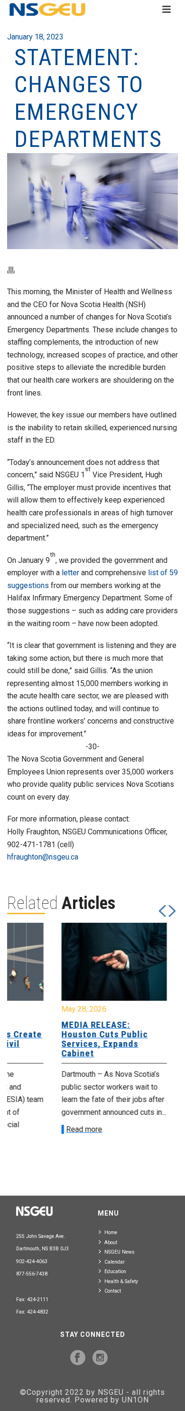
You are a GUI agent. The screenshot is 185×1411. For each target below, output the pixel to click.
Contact (112, 1291)
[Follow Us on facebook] (77, 1358)
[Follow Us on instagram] (100, 1358)
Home (110, 1232)
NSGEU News (119, 1252)
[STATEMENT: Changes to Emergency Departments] (92, 201)
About (110, 1242)
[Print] (15, 269)
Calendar (114, 1262)
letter (70, 572)
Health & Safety (121, 1281)
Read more (39, 1129)
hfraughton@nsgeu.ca (42, 856)
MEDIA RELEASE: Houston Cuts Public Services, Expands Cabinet (59, 1039)
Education (115, 1271)
